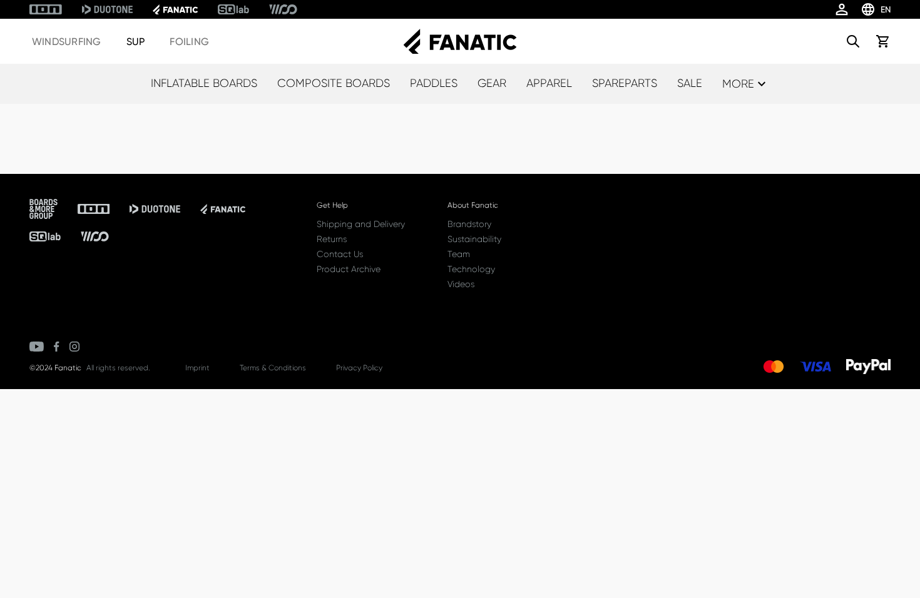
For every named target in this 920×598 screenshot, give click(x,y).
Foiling (189, 42)
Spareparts (624, 83)
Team (458, 254)
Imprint (197, 367)
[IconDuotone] (107, 9)
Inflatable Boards (204, 83)
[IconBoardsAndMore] (43, 209)
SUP (135, 42)
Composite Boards (333, 83)
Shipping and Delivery (361, 224)
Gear (492, 83)
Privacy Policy (359, 367)
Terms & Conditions (273, 367)
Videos (460, 284)
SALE (689, 83)
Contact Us (340, 254)
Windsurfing (66, 42)
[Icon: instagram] (74, 347)
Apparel (549, 83)
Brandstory (469, 224)
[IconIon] (45, 9)
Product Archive (349, 269)
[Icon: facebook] (56, 347)
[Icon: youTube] (36, 347)
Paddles (433, 83)
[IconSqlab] (233, 9)
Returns (332, 239)
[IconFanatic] (175, 9)
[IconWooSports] (283, 9)
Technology (471, 269)
